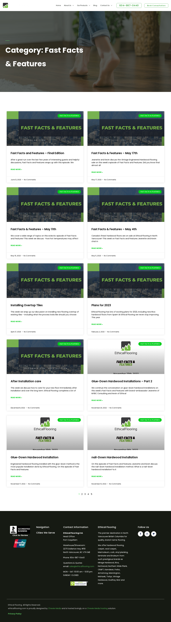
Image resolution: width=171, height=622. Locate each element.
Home (58, 5)
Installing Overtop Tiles (27, 305)
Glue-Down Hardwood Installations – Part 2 (122, 381)
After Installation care (26, 381)
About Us (67, 5)
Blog (95, 5)
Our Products (82, 5)
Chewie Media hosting (97, 608)
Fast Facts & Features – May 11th (33, 229)
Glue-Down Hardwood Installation (34, 457)
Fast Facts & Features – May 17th (114, 153)
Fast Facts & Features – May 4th (114, 229)
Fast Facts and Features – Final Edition (37, 153)
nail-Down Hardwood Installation (115, 457)
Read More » (16, 169)
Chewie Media (54, 608)
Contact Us (105, 5)
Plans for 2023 (101, 305)
